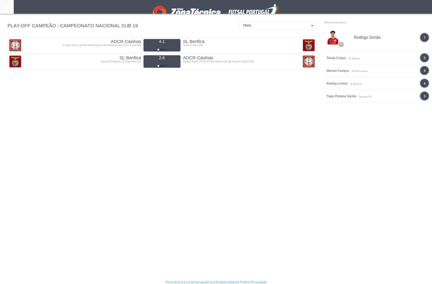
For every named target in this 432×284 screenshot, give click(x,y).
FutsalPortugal (216, 7)
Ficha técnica (175, 282)
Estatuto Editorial (227, 282)
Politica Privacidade (253, 282)
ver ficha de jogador (341, 59)
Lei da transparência (200, 282)
